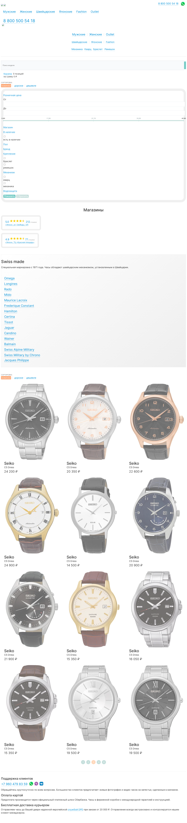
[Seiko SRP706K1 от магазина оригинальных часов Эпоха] (157, 422)
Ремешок (110, 49)
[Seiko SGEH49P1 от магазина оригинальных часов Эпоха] (157, 609)
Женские (95, 34)
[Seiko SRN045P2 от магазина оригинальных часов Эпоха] (32, 609)
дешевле (31, 85)
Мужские (78, 34)
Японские (96, 42)
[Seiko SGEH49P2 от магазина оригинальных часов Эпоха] (32, 703)
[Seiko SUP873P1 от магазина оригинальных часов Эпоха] (95, 515)
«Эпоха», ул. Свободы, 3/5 (21, 223)
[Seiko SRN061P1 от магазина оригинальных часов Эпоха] (157, 515)
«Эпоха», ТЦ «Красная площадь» (20, 240)
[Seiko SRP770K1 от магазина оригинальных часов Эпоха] (32, 515)
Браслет (98, 49)
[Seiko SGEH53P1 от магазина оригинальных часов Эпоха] (157, 703)
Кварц (87, 49)
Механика (77, 49)
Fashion (110, 42)
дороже (18, 85)
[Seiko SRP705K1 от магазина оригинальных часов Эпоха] (95, 422)
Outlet (110, 34)
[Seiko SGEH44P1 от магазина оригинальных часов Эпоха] (95, 609)
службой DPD (75, 809)
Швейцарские (79, 42)
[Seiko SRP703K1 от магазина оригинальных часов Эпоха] (32, 422)
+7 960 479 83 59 (14, 784)
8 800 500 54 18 (19, 20)
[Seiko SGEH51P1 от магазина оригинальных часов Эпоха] (95, 703)
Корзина (8, 73)
